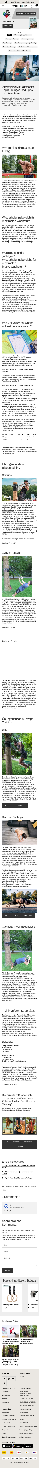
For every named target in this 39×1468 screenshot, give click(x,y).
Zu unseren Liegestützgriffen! (18, 915)
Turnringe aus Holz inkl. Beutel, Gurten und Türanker (10, 1305)
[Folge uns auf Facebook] (4, 1378)
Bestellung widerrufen (9, 1419)
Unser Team (6, 1395)
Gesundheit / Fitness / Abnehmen (19, 51)
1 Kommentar (32, 1186)
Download (8, 26)
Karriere (4, 1398)
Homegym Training (12, 39)
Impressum (5, 1412)
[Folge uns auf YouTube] (13, 1378)
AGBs (4, 1433)
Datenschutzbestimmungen (11, 1239)
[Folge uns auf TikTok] (4, 1383)
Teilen (4, 1190)
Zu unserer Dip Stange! (15, 805)
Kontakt (22, 1419)
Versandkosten (6, 1423)
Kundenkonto (24, 1412)
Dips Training (7, 43)
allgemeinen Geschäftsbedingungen (20, 1237)
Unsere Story (6, 1391)
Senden (7, 1271)
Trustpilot (22, 1376)
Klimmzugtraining (27, 39)
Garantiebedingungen (9, 1437)
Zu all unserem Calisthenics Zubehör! (19, 1144)
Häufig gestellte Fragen (27, 1415)
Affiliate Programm (25, 1437)
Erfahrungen (6, 1402)
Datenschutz (6, 1430)
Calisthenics (9, 120)
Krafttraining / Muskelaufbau (27, 47)
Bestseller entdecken (26, 13)
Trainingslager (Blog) (26, 1430)
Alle (9, 35)
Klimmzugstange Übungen (22, 35)
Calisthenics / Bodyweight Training (25, 43)
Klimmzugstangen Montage (28, 1426)
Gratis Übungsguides (26, 1433)
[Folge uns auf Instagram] (8, 1378)
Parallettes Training (9, 47)
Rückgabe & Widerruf (8, 1415)
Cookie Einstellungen (8, 1426)
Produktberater (24, 1423)
